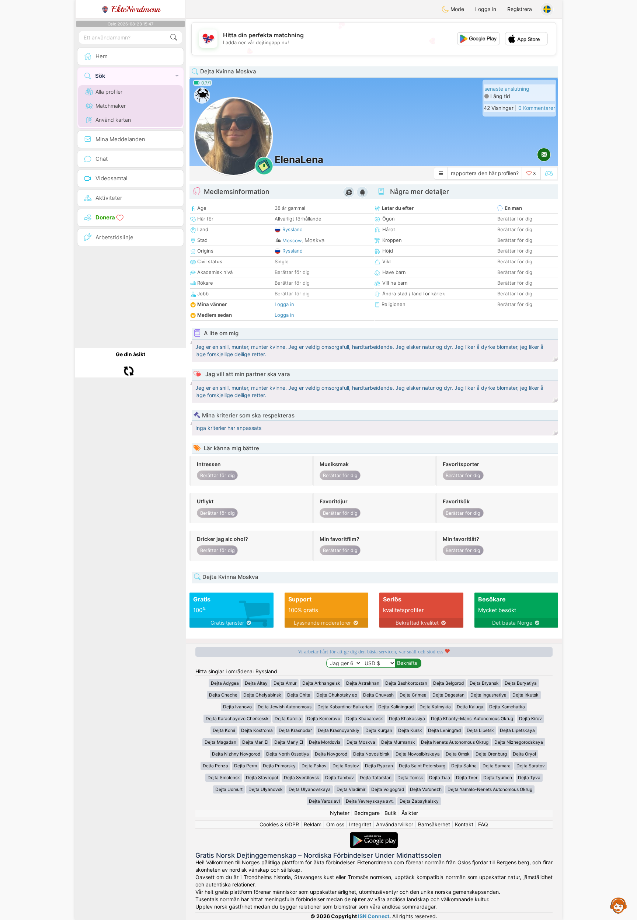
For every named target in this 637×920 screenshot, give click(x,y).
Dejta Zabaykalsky (419, 801)
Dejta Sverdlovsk (301, 777)
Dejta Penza (215, 765)
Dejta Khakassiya (407, 718)
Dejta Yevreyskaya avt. (370, 801)
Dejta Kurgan (378, 730)
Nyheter (339, 813)
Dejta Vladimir (351, 789)
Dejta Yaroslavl (324, 801)
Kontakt (464, 824)
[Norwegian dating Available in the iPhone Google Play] (374, 836)
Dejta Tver (466, 777)
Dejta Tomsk (410, 777)
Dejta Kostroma (257, 730)
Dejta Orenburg (491, 754)
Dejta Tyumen (497, 777)
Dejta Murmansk (398, 742)
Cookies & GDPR (279, 824)
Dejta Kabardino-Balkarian (344, 706)
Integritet (360, 824)
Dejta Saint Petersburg (422, 765)
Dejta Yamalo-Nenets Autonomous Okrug (490, 789)
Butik (390, 813)
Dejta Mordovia (325, 742)
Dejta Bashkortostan (406, 683)
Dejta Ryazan (379, 765)
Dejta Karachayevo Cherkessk (237, 718)
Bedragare (367, 813)
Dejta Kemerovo (323, 718)
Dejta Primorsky (279, 765)
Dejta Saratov (530, 765)
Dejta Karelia (288, 718)
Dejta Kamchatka (507, 706)
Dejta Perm (245, 765)
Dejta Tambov (339, 777)
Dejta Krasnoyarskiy (338, 730)
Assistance (618, 905)
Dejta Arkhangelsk (321, 683)
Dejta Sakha (464, 765)
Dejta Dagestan (448, 695)
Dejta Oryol (524, 754)
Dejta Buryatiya (521, 683)
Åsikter (409, 813)
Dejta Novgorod (331, 754)
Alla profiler (108, 91)
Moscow (292, 240)
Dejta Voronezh (426, 789)
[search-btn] (173, 37)
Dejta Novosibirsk (371, 754)
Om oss (335, 824)
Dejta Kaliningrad (396, 706)
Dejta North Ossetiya (287, 754)
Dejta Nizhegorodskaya (518, 742)
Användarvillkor (394, 824)
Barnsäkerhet (434, 824)
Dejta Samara (497, 765)
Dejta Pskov (314, 765)
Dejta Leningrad (444, 730)
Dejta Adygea (225, 683)
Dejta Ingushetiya (488, 695)
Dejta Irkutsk (525, 695)
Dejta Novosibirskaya (418, 754)
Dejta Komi (224, 730)
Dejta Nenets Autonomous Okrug (454, 742)
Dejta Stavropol (262, 777)
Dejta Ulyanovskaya (310, 789)
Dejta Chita (298, 695)
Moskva (314, 240)
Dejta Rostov (346, 765)
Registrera (519, 9)
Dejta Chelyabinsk (262, 695)
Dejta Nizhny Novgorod (236, 754)
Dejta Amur (285, 683)
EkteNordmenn (134, 9)
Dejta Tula (439, 777)
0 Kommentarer (536, 108)
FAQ (483, 824)
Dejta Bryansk (484, 683)
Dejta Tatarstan (375, 777)
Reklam (312, 824)
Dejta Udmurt (229, 789)
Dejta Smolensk (224, 777)
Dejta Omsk (458, 754)
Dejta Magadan (220, 742)
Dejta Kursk (410, 730)
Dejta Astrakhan (362, 683)
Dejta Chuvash (378, 695)
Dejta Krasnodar (295, 730)
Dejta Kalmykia (435, 706)
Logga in (485, 9)
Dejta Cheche (223, 695)
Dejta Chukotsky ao (336, 695)
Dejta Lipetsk (480, 730)
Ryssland (292, 229)
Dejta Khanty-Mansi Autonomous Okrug (472, 718)
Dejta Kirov (530, 718)
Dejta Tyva (529, 777)
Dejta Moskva (361, 742)
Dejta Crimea (413, 695)
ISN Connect (373, 916)
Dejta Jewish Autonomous (284, 706)
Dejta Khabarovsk (364, 718)
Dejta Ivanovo (237, 706)
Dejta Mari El (255, 742)
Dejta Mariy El (288, 742)
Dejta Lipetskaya (517, 730)
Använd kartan (113, 120)
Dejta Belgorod (448, 683)
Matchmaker (110, 106)
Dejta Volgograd (387, 789)
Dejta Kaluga (470, 706)
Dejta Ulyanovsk (265, 789)
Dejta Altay (256, 683)
